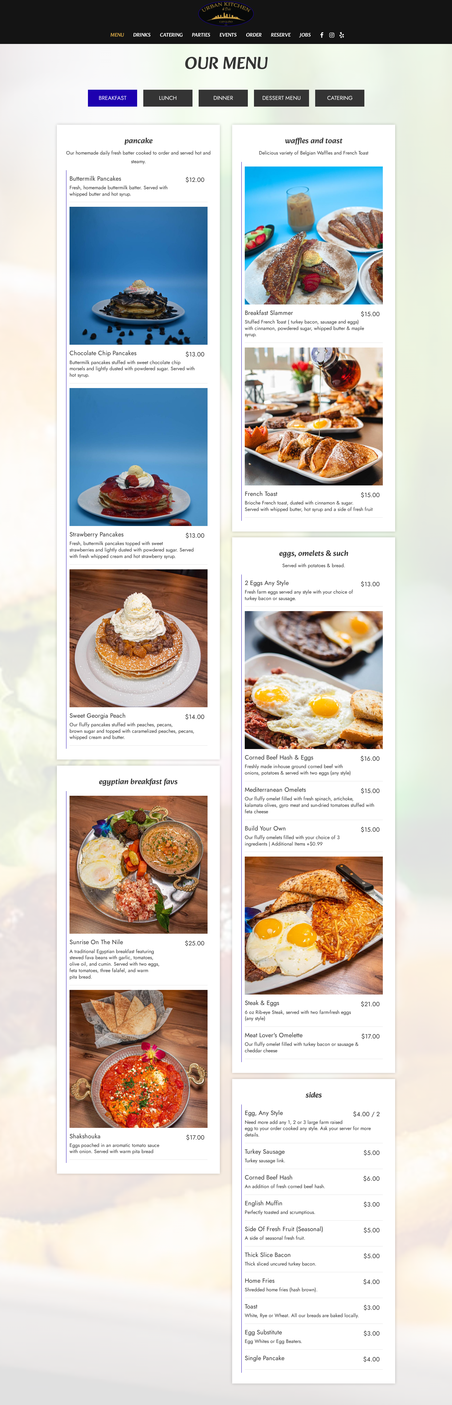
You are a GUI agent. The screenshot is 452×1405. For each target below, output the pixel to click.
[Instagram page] (332, 35)
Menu (117, 35)
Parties (201, 35)
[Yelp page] (342, 35)
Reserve (281, 35)
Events (228, 35)
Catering (171, 35)
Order (254, 35)
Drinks (142, 35)
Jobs (305, 35)
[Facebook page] (322, 35)
